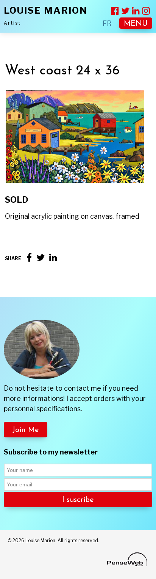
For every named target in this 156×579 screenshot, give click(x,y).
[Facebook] (29, 257)
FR (107, 23)
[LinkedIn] (53, 257)
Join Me (25, 430)
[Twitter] (40, 257)
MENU (136, 24)
